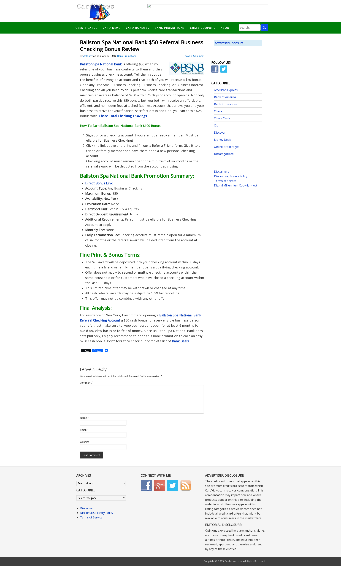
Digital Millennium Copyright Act (235, 185)
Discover (220, 132)
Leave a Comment (193, 55)
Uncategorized (224, 154)
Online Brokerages (226, 147)
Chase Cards (222, 118)
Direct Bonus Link (98, 183)
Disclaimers (221, 172)
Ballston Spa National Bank (101, 64)
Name (84, 417)
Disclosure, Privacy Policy (230, 176)
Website (84, 442)
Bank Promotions (126, 55)
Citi (216, 125)
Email (84, 430)
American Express (226, 90)
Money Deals (222, 140)
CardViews (95, 11)
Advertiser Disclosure (229, 43)
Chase (218, 111)
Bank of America (225, 97)
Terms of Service (225, 181)
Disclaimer (87, 508)
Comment (86, 382)
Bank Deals (180, 341)
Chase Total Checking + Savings (123, 116)
